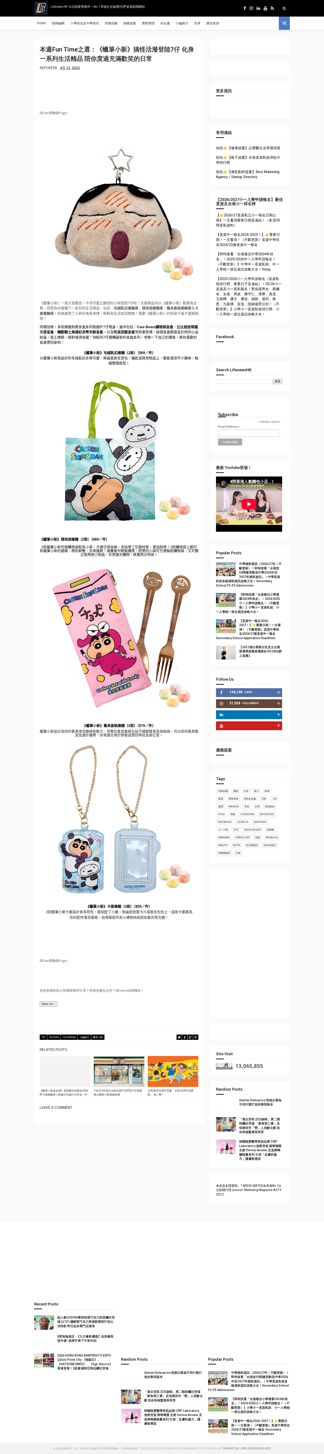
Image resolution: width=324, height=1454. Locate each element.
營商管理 (148, 23)
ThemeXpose (230, 1448)
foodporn (247, 814)
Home (41, 23)
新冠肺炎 (270, 806)
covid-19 (242, 822)
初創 (257, 837)
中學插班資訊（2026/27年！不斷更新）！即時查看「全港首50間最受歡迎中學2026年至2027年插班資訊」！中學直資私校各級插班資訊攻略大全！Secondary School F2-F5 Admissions (248, 1381)
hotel (236, 845)
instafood (225, 822)
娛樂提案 (129, 23)
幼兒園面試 (252, 845)
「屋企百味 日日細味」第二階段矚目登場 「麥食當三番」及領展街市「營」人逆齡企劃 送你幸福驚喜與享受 (173, 1396)
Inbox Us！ (48, 1004)
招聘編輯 (58, 23)
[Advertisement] (249, 945)
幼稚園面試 (224, 853)
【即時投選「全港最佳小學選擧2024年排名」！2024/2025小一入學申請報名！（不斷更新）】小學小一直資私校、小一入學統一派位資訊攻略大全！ (248, 603)
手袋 (246, 806)
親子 (256, 791)
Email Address (229, 427)
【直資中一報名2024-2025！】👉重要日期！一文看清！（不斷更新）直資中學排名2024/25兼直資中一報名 (248, 239)
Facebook (272, 837)
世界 (197, 23)
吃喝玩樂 (111, 23)
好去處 (165, 23)
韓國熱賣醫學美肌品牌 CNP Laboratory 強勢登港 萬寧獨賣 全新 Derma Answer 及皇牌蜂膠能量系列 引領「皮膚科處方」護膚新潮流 (260, 1150)
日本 (246, 791)
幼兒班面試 (270, 845)
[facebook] (245, 8)
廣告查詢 (212, 23)
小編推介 (182, 23)
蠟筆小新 (98, 1037)
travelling (242, 837)
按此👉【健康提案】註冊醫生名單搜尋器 (248, 148)
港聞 (220, 806)
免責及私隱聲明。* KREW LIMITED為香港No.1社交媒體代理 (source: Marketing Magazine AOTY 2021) (249, 1190)
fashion (234, 806)
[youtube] (265, 8)
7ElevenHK (69, 1037)
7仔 (43, 1037)
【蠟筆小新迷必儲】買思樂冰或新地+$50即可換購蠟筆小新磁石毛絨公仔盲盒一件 (64, 1092)
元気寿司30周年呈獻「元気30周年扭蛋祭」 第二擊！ (171, 1092)
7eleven (54, 1037)
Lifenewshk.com (192, 1448)
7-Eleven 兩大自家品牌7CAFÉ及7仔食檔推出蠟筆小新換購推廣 (118, 1092)
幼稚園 (270, 829)
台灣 (257, 806)
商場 (266, 791)
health (222, 845)
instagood (267, 814)
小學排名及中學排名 (84, 23)
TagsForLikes (252, 829)
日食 (238, 853)
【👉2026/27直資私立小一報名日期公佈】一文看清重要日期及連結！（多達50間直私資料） (248, 220)
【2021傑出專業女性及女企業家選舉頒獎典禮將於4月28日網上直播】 (260, 651)
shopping (259, 822)
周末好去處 (250, 798)
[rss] (272, 8)
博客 (232, 814)
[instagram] (251, 8)
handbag (224, 837)
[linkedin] (258, 8)
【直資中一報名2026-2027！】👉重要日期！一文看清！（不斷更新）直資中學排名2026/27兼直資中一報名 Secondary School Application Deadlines (248, 629)
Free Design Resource (256, 1448)
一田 (274, 798)
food (221, 814)
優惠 (235, 791)
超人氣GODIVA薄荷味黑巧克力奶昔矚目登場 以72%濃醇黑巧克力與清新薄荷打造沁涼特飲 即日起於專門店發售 (86, 1322)
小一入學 (223, 829)
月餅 (263, 798)
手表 (235, 829)
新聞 (220, 798)
